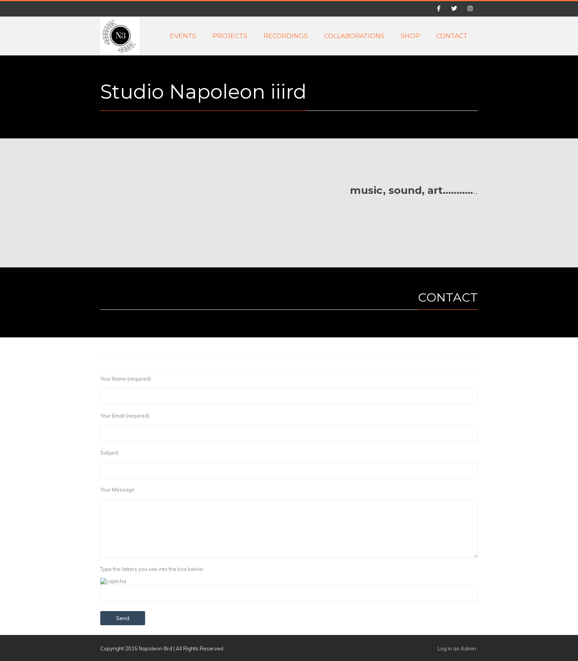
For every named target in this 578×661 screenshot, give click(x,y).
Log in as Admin (457, 648)
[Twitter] (454, 9)
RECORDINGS (285, 36)
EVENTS (183, 36)
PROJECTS (229, 36)
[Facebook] (438, 9)
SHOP (410, 36)
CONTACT (452, 36)
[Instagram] (470, 9)
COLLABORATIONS (354, 36)
